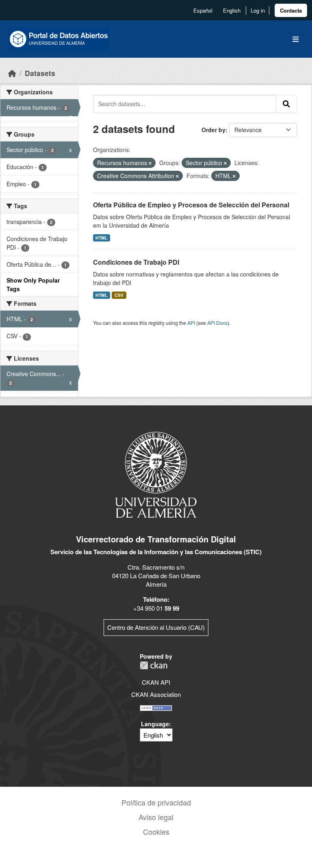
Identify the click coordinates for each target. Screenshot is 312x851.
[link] (291, 10)
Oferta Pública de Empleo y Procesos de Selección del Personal (191, 204)
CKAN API (156, 682)
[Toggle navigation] (295, 39)
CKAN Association (156, 694)
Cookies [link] (156, 831)
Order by (213, 130)
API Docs (217, 322)
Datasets (40, 73)
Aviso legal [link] (156, 817)
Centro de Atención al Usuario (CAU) (156, 627)
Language (155, 724)
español (202, 10)
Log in (258, 10)
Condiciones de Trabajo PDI (136, 262)
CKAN (153, 665)
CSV (119, 295)
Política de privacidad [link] (156, 802)
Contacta (291, 10)
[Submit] (286, 104)
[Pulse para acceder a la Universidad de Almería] (156, 474)
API (191, 322)
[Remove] (150, 163)
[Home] (12, 73)
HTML (101, 238)
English (231, 10)
